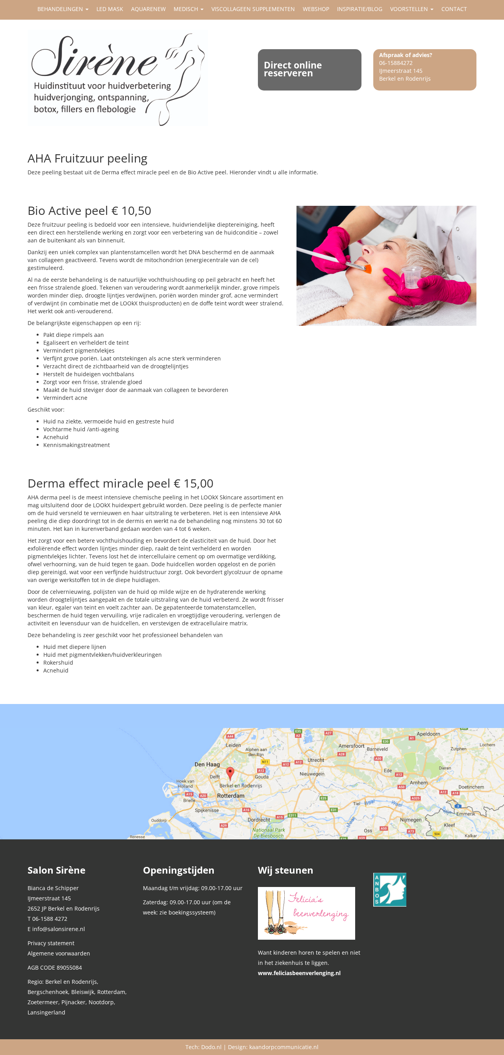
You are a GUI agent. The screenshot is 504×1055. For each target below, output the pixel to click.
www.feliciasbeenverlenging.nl (299, 973)
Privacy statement (51, 943)
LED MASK (109, 9)
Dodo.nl (211, 1047)
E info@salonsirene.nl (56, 929)
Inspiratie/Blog (359, 9)
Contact (454, 9)
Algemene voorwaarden (59, 953)
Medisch (187, 9)
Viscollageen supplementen (253, 9)
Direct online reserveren (293, 69)
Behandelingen (61, 9)
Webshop (316, 9)
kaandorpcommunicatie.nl (284, 1047)
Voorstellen (410, 9)
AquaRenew (148, 9)
